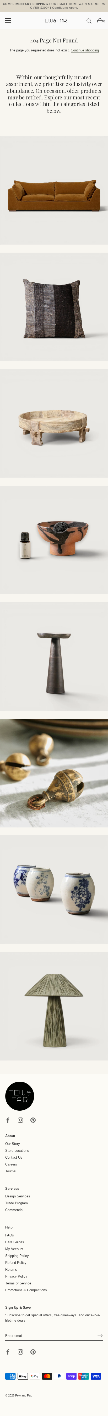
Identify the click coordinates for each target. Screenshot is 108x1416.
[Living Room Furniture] (54, 656)
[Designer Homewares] (54, 540)
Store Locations (17, 1151)
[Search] (89, 23)
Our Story (12, 1144)
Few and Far (23, 1395)
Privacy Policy (16, 1276)
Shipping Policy (17, 1256)
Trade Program (16, 1203)
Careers (11, 1164)
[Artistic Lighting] (54, 1006)
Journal (10, 1171)
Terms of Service (18, 1283)
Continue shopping (85, 50)
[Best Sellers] (54, 190)
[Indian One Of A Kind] (54, 773)
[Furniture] (54, 423)
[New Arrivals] (54, 307)
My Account (14, 1249)
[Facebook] (7, 1120)
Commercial (14, 1210)
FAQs (9, 1235)
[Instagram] (20, 1120)
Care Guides (14, 1242)
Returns (11, 1269)
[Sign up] (100, 1335)
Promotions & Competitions (26, 1290)
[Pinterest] (33, 1120)
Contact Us (13, 1157)
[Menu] (8, 20)
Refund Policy (15, 1263)
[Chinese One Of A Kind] (54, 889)
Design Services (17, 1196)
